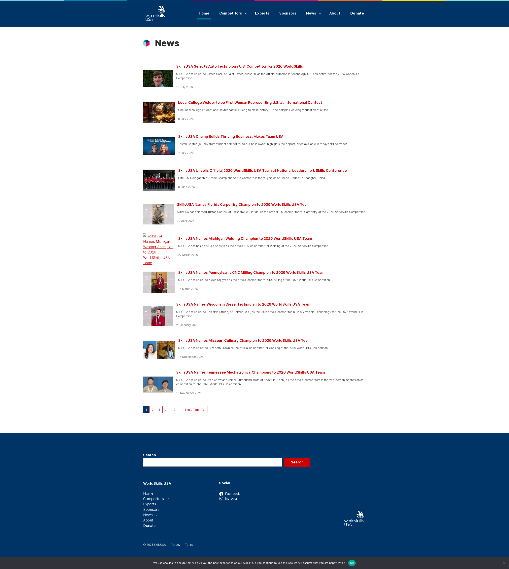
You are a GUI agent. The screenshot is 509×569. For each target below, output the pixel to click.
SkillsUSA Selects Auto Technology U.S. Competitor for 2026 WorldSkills (239, 66)
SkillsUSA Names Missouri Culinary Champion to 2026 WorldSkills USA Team (244, 340)
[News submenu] (320, 13)
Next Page (192, 409)
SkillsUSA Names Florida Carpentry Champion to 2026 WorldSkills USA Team (243, 204)
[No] (504, 563)
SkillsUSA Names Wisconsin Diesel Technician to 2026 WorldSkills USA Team (243, 304)
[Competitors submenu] (246, 13)
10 (173, 409)
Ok (352, 562)
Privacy (175, 544)
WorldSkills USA (157, 483)
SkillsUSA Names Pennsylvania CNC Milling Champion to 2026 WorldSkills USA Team (251, 272)
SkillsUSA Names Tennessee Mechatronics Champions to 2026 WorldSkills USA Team (250, 372)
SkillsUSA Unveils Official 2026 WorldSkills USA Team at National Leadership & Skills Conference (262, 170)
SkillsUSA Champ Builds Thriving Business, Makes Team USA (231, 136)
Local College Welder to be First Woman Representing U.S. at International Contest (250, 102)
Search (149, 455)
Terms (189, 544)
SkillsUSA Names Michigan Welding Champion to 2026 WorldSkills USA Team (245, 238)
